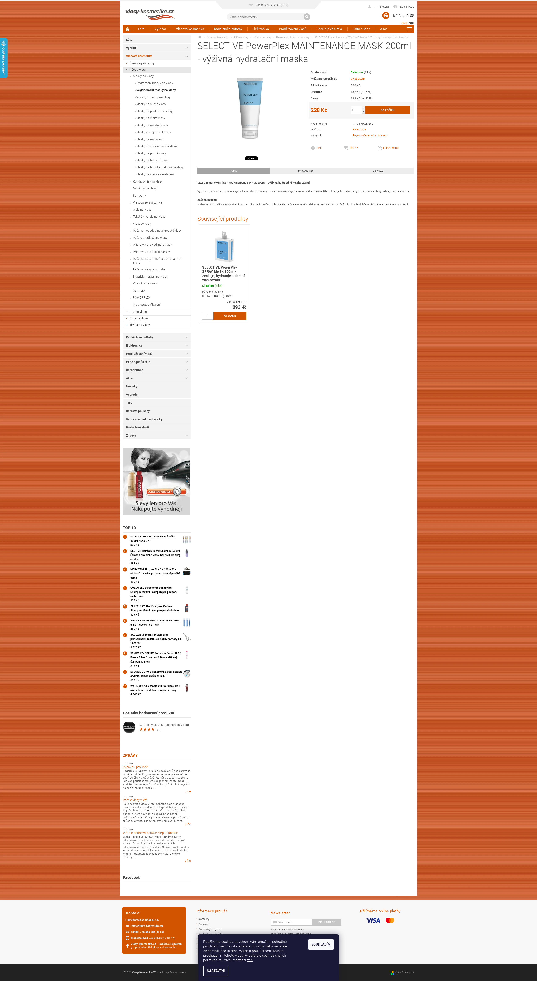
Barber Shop (361, 29)
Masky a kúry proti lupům (153, 132)
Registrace (406, 6)
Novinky (131, 386)
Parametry (305, 170)
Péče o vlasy (138, 69)
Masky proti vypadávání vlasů (156, 146)
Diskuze (378, 170)
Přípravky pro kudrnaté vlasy (152, 244)
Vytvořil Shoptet (404, 972)
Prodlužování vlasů (292, 29)
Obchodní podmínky (210, 934)
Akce (383, 29)
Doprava (203, 924)
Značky (131, 435)
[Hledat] (307, 16)
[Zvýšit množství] (363, 108)
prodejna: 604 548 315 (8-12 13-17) (153, 937)
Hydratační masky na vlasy (154, 83)
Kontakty (203, 919)
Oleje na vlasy (142, 209)
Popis (233, 170)
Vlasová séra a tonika (147, 202)
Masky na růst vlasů (150, 139)
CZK (404, 23)
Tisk (319, 148)
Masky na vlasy (143, 76)
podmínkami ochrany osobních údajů (291, 934)
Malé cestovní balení (146, 304)
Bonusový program (210, 929)
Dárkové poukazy (138, 411)
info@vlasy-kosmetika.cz (147, 925)
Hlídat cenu (391, 148)
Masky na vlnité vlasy (150, 118)
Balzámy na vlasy (145, 188)
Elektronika (260, 29)
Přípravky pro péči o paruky (151, 251)
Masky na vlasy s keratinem (155, 174)
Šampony (139, 195)
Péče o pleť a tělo (329, 29)
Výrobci (160, 29)
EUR (411, 23)
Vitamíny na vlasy (145, 283)
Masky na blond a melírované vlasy (160, 167)
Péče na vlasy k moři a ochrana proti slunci (157, 260)
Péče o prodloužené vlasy (150, 237)
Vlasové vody (142, 223)
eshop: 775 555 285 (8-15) (147, 931)
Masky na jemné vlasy (151, 153)
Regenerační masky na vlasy (156, 90)
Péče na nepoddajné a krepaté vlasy (157, 230)
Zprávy (130, 755)
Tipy (129, 402)
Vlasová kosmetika (190, 29)
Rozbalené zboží (137, 427)
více (188, 791)
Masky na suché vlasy (151, 104)
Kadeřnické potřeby (228, 29)
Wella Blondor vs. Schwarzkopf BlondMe (150, 833)
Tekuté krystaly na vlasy (149, 216)
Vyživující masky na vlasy (153, 97)
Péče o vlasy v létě (135, 800)
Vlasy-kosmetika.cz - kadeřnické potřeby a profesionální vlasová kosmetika (156, 945)
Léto (141, 29)
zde (250, 960)
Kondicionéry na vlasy (148, 181)
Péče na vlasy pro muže (149, 269)
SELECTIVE (359, 129)
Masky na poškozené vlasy (154, 111)
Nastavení (216, 971)
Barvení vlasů (139, 318)
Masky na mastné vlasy (152, 125)
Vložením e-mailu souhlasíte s (291, 931)
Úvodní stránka (128, 29)
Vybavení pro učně (135, 767)
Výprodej (132, 394)
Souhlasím (321, 944)
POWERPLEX (142, 297)
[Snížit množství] (363, 112)
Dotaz (354, 148)
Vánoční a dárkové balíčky (144, 419)
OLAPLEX (139, 290)
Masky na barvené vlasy (152, 160)
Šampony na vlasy (142, 63)
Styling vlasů (138, 311)
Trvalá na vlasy (140, 324)
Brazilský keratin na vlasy (150, 276)
